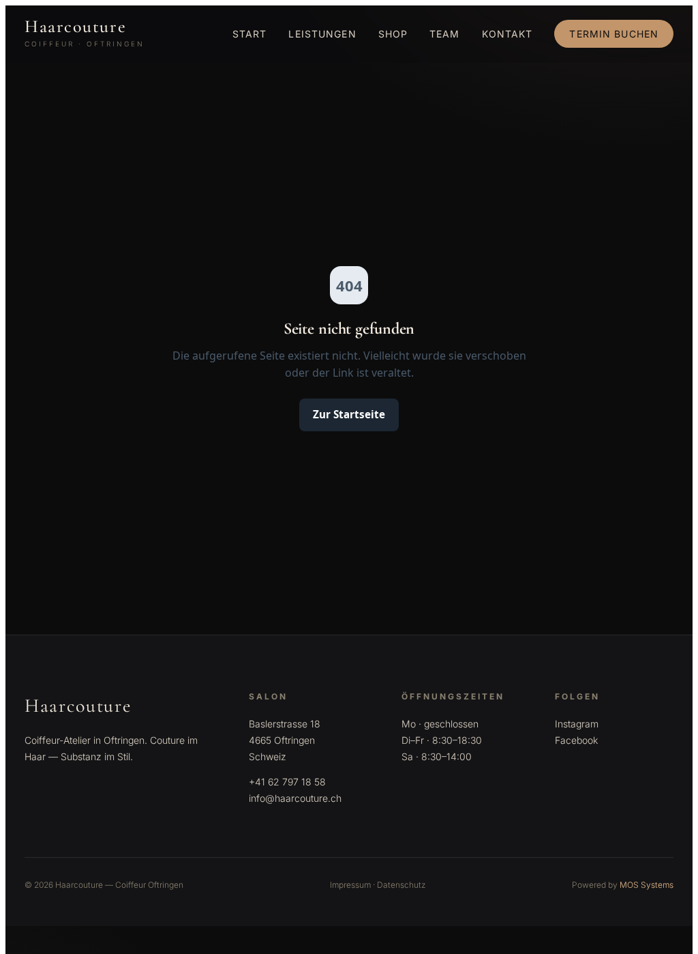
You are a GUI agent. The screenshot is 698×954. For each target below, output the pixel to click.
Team (444, 34)
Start (249, 34)
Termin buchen (613, 34)
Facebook (576, 740)
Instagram (576, 723)
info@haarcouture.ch (295, 798)
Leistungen (322, 34)
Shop (393, 34)
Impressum (350, 885)
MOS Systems (646, 885)
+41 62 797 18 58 (287, 781)
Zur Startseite (349, 414)
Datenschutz (401, 885)
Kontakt (507, 34)
